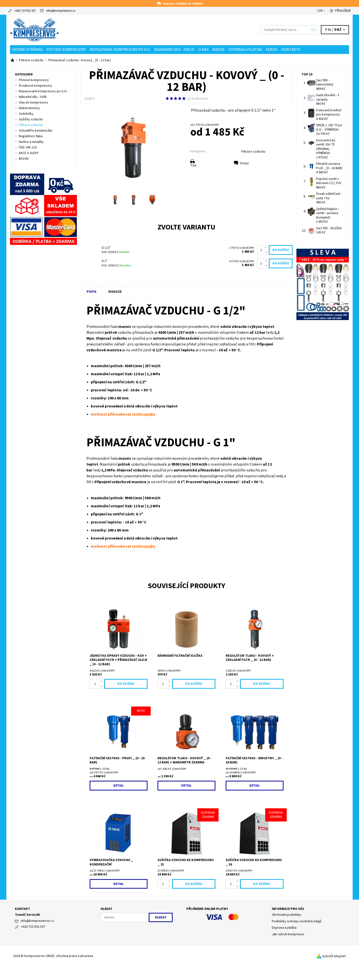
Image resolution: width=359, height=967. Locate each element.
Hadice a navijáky (31, 141)
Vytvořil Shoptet (334, 956)
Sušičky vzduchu (31, 119)
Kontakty (290, 49)
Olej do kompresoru (33, 102)
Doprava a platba (245, 49)
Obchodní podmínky (286, 914)
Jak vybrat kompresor (288, 934)
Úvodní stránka (27, 49)
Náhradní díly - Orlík (174, 49)
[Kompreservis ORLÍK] (34, 29)
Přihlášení (343, 11)
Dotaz (244, 163)
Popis (91, 291)
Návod (218, 49)
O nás (203, 49)
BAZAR (24, 158)
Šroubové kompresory (35, 85)
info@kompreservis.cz (60, 11)
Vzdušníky (26, 113)
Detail (118, 785)
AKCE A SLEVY (28, 153)
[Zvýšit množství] (267, 247)
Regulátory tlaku (31, 136)
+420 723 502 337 (25, 11)
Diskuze (115, 291)
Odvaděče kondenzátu (35, 130)
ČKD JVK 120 (28, 147)
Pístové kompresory (66, 49)
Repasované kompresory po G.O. (120, 49)
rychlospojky (143, 414)
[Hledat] (313, 29)
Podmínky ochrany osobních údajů (296, 921)
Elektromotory (29, 108)
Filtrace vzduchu (253, 151)
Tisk (193, 165)
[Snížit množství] (267, 252)
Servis (271, 49)
